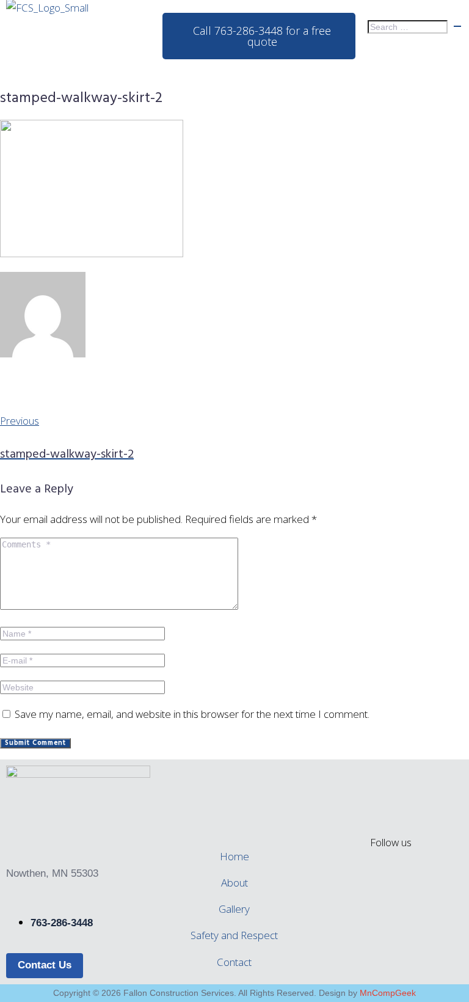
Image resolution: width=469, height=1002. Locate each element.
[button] (234, 72)
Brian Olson (30, 387)
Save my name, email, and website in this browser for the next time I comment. (192, 714)
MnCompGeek (388, 993)
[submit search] (457, 26)
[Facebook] (391, 881)
